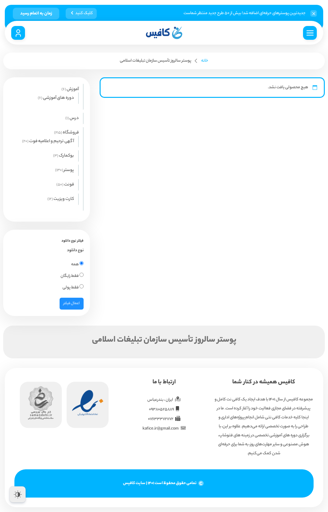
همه (75, 264)
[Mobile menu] (310, 33)
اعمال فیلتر (71, 303)
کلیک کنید (84, 13)
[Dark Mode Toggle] (18, 494)
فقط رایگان (70, 276)
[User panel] (18, 33)
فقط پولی (70, 287)
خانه (204, 60)
